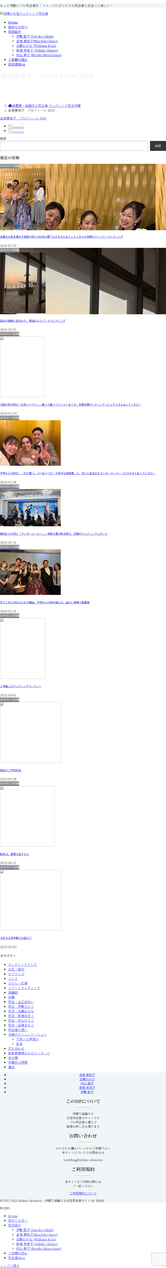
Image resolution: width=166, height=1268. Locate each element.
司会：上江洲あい (21, 1001)
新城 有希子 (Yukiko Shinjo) (37, 50)
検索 (3, 138)
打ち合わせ (16, 1048)
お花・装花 (16, 969)
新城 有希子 (87, 1087)
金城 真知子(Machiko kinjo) (37, 41)
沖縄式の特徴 (18, 1062)
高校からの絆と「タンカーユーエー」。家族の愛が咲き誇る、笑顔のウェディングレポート (53, 534)
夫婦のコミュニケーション (27, 1034)
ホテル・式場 (17, 983)
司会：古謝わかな (21, 1011)
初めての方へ (18, 1220)
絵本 (19, 1043)
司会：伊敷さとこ (21, 1006)
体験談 (13, 992)
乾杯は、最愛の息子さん (14, 854)
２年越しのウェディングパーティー (20, 686)
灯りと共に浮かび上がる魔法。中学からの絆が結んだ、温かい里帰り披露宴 (44, 602)
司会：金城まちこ (21, 1025)
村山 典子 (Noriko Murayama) (39, 55)
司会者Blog (16, 1257)
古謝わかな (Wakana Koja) (36, 45)
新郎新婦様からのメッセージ (29, 1053)
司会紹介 (14, 1225)
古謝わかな (87, 1079)
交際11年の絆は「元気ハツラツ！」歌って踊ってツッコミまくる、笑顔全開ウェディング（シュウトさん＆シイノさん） (70, 404)
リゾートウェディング (24, 988)
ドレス (13, 978)
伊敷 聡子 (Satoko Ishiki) (35, 36)
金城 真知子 (87, 1075)
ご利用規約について (83, 1193)
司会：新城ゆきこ (21, 1015)
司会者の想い (18, 1029)
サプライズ (16, 974)
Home (13, 1216)
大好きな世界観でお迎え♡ (16, 938)
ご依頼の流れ (18, 1253)
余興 (11, 997)
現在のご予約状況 (10, 770)
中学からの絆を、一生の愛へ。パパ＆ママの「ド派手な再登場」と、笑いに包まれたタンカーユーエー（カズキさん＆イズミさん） (77, 473)
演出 (11, 1067)
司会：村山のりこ (21, 1020)
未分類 (13, 1057)
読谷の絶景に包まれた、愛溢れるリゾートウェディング (32, 321)
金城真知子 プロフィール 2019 (23, 118)
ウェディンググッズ (22, 964)
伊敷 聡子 (87, 1092)
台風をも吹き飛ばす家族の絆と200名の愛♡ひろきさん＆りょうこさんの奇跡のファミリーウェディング (61, 237)
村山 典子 (87, 1083)
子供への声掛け (27, 1039)
